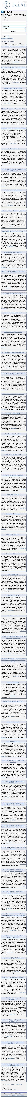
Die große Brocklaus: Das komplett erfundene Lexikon (12, 660)
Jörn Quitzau (4, 760)
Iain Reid (9, 682)
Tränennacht (16, 553)
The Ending (16, 682)
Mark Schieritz (4, 352)
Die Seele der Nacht (18, 231)
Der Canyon (20, 958)
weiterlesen (16, 61)
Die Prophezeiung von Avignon (16, 637)
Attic (16, 782)
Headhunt (16, 1065)
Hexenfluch (16, 741)
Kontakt (21, 1093)
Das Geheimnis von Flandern (17, 67)
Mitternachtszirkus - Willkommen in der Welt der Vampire (16, 170)
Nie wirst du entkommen (16, 475)
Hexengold (16, 722)
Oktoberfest (18, 293)
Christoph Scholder (9, 293)
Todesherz (16, 494)
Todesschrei (16, 514)
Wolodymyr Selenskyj (6, 210)
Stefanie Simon (8, 88)
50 (15, 1089)
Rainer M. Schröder (6, 271)
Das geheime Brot (20, 108)
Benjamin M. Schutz (9, 252)
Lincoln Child (5, 781)
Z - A (11, 44)
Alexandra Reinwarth (20, 658)
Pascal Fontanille (4, 636)
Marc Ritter (11, 574)
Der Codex (21, 977)
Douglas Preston (19, 781)
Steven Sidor (9, 148)
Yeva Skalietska (5, 46)
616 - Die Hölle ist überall (17, 374)
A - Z (7, 44)
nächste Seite (18, 1084)
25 (12, 1089)
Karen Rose (9, 413)
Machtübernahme (17, 190)
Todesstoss (16, 534)
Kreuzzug (16, 595)
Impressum (7, 1095)
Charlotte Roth (6, 394)
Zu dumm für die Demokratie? (17, 352)
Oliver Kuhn (10, 658)
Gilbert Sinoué (4, 67)
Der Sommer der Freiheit (16, 701)
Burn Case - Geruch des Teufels (16, 826)
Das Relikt (16, 937)
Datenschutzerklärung (18, 1095)
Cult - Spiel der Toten (16, 871)
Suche (6, 15)
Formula (16, 1043)
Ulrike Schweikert (7, 231)
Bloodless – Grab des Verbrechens (16, 804)
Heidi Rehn (6, 701)
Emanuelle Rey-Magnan (16, 636)
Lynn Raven (9, 741)
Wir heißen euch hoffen (20, 128)
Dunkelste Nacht (16, 434)
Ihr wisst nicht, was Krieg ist (17, 46)
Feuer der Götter (17, 88)
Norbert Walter (13, 760)
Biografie (14, 271)
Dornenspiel (16, 413)
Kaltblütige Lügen (16, 454)
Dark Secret (16, 893)
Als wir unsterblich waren (17, 394)
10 (10, 1089)
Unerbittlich (19, 252)
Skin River (17, 148)
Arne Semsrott (8, 190)
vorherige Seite (9, 1084)
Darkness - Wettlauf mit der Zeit (16, 915)
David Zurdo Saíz (14, 373)
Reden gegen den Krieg (19, 210)
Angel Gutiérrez (5, 373)
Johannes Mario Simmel (7, 108)
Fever (16, 999)
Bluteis (16, 574)
